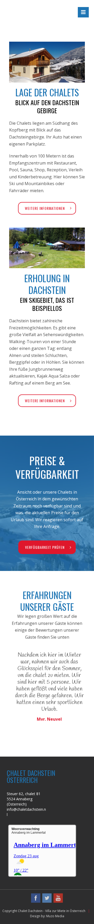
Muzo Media (55, 916)
